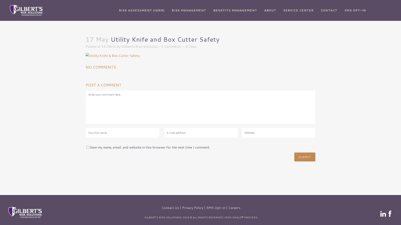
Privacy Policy (192, 207)
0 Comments (171, 46)
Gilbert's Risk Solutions (139, 46)
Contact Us (170, 207)
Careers (234, 207)
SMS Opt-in (215, 207)
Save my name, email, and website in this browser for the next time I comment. (150, 147)
